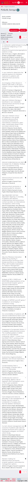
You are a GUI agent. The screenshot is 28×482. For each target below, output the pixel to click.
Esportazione (14, 30)
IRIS (2, 6)
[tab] (4, 41)
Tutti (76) (22, 30)
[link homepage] (5, 2)
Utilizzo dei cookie (10, 480)
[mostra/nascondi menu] (26, 2)
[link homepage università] (18, 2)
